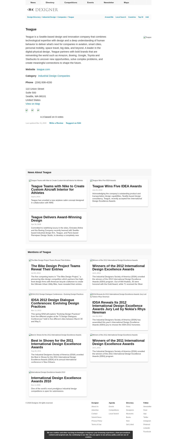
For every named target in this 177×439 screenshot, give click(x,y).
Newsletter (109, 2)
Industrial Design (49, 17)
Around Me (109, 17)
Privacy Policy (97, 421)
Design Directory (34, 17)
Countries (132, 17)
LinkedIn (146, 428)
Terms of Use (96, 424)
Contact (94, 414)
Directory (50, 2)
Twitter (145, 417)
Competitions (70, 2)
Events (90, 2)
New (128, 421)
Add (147, 17)
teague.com (43, 69)
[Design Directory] (42, 10)
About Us (95, 406)
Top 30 (140, 17)
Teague (71, 17)
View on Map (33, 103)
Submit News (96, 417)
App (144, 414)
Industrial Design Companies (54, 76)
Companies (62, 17)
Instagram (147, 421)
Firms (128, 406)
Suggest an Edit (73, 123)
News (33, 2)
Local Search (121, 17)
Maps (126, 2)
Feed (145, 410)
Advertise (95, 410)
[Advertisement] (88, 147)
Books (128, 417)
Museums (129, 414)
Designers (130, 410)
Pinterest (146, 424)
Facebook (147, 432)
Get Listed (130, 424)
